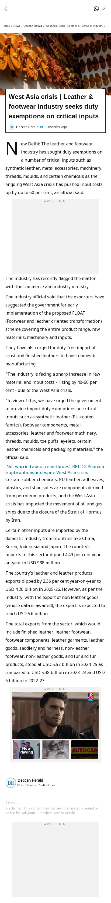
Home (6, 25)
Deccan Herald (33, 25)
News (16, 25)
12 (97, 9)
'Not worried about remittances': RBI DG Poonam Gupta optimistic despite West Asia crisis (54, 469)
